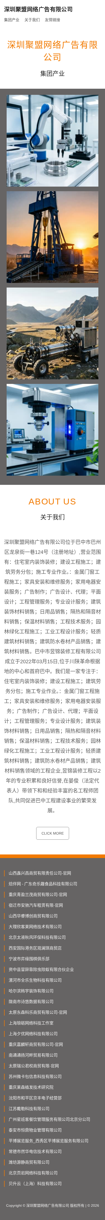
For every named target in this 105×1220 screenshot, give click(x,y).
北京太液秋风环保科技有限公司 (37, 937)
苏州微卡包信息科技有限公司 (35, 1076)
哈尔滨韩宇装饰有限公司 (31, 991)
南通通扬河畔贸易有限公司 (33, 1055)
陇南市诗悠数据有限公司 (31, 1002)
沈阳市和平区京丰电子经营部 (35, 1098)
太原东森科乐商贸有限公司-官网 (38, 1012)
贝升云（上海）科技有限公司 (35, 1184)
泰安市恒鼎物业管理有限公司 (35, 1130)
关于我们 (32, 20)
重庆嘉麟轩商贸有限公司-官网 (36, 1044)
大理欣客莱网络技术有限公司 (35, 927)
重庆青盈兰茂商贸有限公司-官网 (38, 894)
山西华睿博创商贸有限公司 (33, 916)
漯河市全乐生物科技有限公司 (35, 980)
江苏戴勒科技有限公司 (29, 1109)
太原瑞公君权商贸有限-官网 (34, 1066)
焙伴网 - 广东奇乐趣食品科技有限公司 (43, 884)
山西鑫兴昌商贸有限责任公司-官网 (40, 873)
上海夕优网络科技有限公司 (33, 1034)
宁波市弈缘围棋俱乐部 (29, 959)
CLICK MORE (53, 833)
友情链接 (52, 20)
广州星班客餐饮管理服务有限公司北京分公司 (49, 1119)
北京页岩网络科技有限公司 (33, 1173)
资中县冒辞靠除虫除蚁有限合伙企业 (41, 969)
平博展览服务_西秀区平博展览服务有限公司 (48, 1141)
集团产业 (11, 20)
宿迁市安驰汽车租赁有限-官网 (36, 905)
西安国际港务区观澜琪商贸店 (35, 948)
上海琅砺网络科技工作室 (31, 1023)
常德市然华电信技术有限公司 (35, 1151)
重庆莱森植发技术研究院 (31, 1087)
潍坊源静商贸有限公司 (29, 1162)
